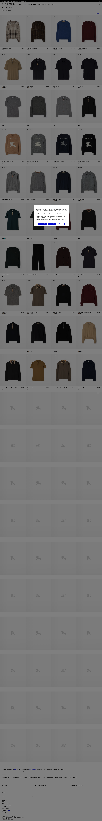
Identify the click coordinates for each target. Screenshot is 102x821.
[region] (51, 215)
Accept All (42, 223)
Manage (60, 223)
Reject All (52, 223)
